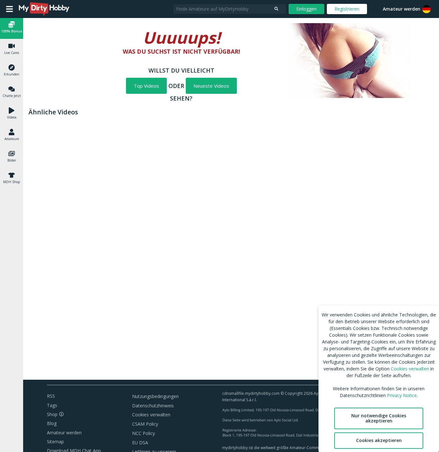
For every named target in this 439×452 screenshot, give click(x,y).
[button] (426, 9)
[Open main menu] (9, 9)
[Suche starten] (276, 9)
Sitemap (55, 442)
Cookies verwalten (151, 415)
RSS (51, 396)
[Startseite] (44, 9)
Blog (52, 423)
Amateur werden (401, 9)
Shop (52, 414)
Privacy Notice (402, 395)
